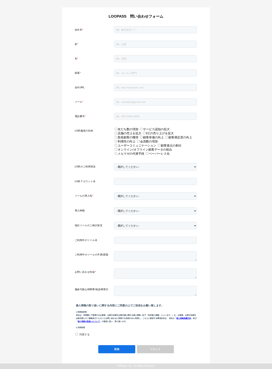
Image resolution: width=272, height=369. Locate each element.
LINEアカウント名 (85, 181)
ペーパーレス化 (159, 153)
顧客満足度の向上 (180, 137)
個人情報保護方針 (183, 318)
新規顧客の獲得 (128, 137)
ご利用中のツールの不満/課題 (91, 254)
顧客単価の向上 (153, 137)
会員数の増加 (149, 141)
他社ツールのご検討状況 (89, 225)
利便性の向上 (126, 141)
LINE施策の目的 (84, 130)
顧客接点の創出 (171, 145)
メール (79, 101)
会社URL (80, 87)
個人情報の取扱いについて (89, 321)
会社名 (79, 29)
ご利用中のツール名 (86, 240)
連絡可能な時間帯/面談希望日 (91, 289)
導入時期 (80, 210)
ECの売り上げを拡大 (160, 133)
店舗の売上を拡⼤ (129, 133)
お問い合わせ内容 (85, 272)
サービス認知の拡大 (156, 129)
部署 (78, 73)
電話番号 (80, 116)
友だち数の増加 (128, 129)
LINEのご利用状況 (85, 166)
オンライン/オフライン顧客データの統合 (145, 149)
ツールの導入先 (84, 195)
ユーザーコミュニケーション (137, 145)
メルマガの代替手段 (131, 153)
